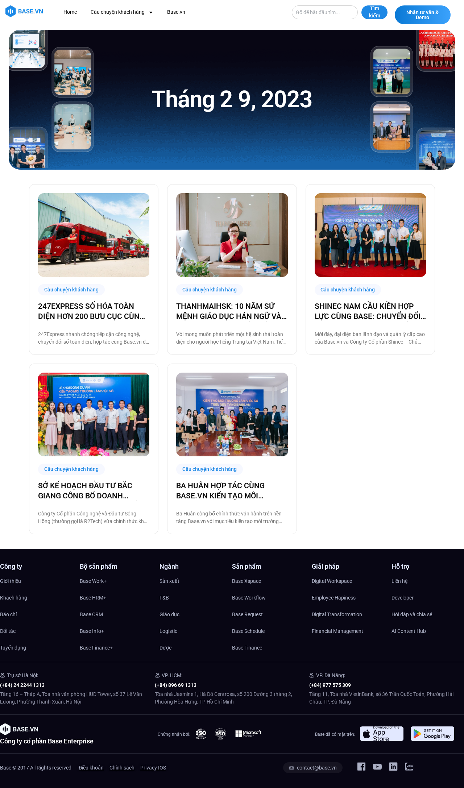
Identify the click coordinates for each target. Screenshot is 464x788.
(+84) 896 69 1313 (175, 685)
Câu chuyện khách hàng (118, 12)
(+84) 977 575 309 (330, 685)
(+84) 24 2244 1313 (22, 685)
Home (70, 12)
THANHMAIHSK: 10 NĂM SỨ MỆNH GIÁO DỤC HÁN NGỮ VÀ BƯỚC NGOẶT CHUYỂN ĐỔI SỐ (228, 312)
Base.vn (176, 12)
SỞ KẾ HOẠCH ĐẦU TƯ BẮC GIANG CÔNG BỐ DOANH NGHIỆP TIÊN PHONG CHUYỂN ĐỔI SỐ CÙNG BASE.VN (90, 491)
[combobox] (325, 12)
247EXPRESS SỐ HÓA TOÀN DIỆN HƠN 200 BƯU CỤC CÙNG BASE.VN (91, 312)
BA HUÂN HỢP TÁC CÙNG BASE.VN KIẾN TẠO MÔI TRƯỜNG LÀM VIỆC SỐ (220, 491)
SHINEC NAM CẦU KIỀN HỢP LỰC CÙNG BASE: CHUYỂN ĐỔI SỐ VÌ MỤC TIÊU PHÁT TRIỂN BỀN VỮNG (367, 312)
